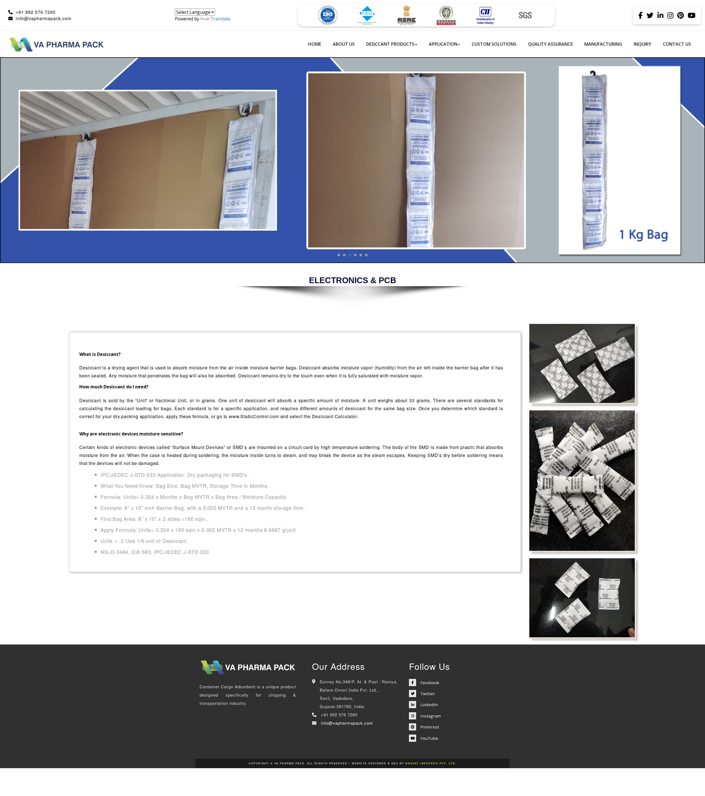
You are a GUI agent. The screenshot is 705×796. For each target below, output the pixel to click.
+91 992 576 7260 (36, 12)
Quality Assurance (550, 44)
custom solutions (494, 44)
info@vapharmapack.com (43, 18)
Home (314, 44)
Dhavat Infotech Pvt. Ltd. (431, 763)
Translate (220, 19)
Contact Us (677, 44)
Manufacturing (603, 44)
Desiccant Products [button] (390, 44)
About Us (344, 44)
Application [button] (443, 44)
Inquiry (642, 44)
